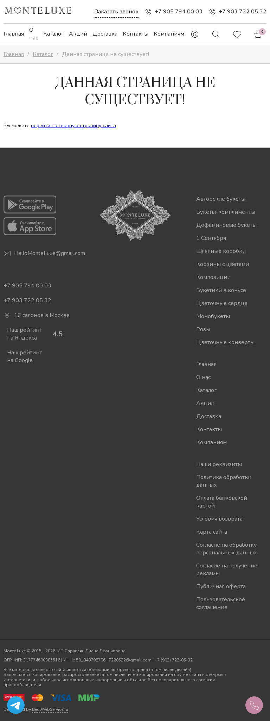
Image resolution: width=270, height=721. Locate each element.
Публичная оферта (221, 586)
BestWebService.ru (50, 709)
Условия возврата (219, 519)
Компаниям (169, 34)
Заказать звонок (117, 11)
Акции (78, 34)
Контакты (135, 34)
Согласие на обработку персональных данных (226, 549)
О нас (33, 34)
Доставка (104, 34)
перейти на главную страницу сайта (73, 125)
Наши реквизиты (219, 464)
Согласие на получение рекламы (226, 569)
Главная (14, 34)
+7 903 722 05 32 (242, 11)
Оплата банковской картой (221, 502)
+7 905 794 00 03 (178, 11)
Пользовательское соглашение (220, 603)
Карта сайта (211, 532)
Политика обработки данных (223, 481)
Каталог (53, 34)
